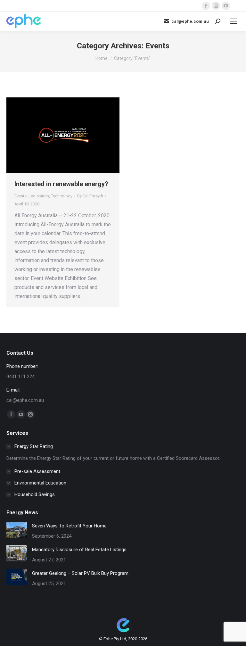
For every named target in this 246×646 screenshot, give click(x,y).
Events (20, 196)
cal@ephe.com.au (190, 21)
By (90, 196)
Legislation (39, 196)
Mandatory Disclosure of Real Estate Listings (79, 549)
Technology (61, 196)
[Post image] (16, 530)
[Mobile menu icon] (233, 21)
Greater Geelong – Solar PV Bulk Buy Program (80, 573)
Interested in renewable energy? (61, 184)
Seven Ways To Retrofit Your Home (69, 526)
